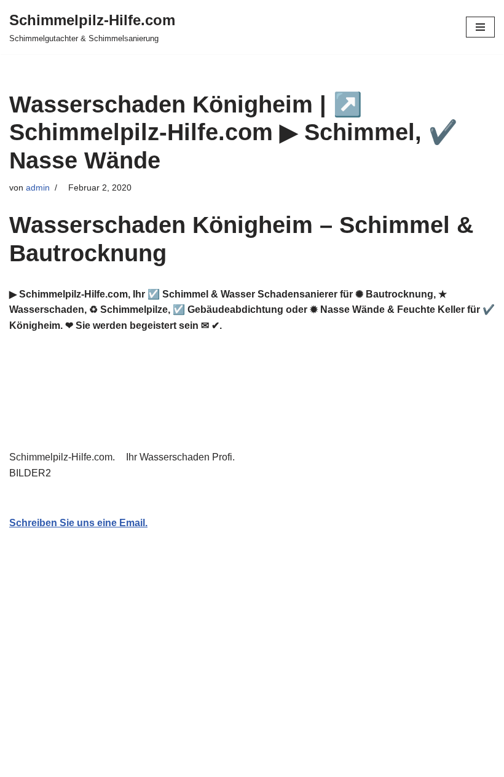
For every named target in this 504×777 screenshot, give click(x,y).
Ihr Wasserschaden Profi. (183, 457)
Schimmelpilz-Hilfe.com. (64, 457)
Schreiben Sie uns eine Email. (78, 523)
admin (38, 187)
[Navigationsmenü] (480, 27)
